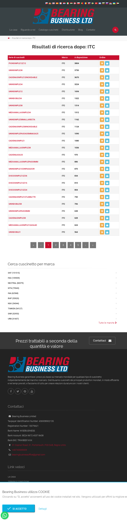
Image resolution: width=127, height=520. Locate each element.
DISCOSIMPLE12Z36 (18, 176)
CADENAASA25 (16, 155)
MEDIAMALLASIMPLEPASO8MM (23, 162)
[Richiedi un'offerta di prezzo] (107, 63)
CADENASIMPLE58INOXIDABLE (23, 126)
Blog (80, 30)
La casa (13, 30)
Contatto (90, 30)
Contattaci (99, 340)
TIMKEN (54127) (15, 308)
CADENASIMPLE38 (17, 218)
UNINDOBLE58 (15, 204)
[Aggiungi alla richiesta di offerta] (102, 63)
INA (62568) (13, 293)
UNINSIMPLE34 (15, 84)
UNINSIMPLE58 (15, 105)
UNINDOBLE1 (15, 232)
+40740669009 (19, 450)
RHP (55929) (13, 298)
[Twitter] (18, 391)
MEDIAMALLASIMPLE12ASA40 (23, 225)
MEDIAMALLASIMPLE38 (20, 147)
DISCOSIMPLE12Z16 (18, 183)
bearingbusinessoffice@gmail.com (28, 454)
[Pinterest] (25, 391)
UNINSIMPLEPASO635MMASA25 (23, 133)
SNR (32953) (13, 313)
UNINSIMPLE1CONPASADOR (22, 169)
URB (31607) (13, 319)
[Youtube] (32, 391)
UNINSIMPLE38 (15, 70)
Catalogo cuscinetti (48, 30)
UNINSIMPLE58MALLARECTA (22, 119)
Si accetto (18, 508)
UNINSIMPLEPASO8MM (19, 211)
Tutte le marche (107, 322)
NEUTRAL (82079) (16, 283)
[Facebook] (11, 391)
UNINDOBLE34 (15, 98)
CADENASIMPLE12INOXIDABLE (23, 77)
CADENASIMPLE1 (17, 141)
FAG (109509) (14, 278)
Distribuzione (68, 30)
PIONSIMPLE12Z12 (17, 63)
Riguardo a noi (28, 30)
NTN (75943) (13, 288)
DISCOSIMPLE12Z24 (18, 190)
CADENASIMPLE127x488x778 (22, 197)
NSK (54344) (13, 303)
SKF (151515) (14, 273)
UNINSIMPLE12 (15, 91)
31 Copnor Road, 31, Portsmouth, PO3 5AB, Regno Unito (39, 445)
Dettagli (43, 508)
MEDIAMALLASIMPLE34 (20, 112)
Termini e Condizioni (18, 481)
